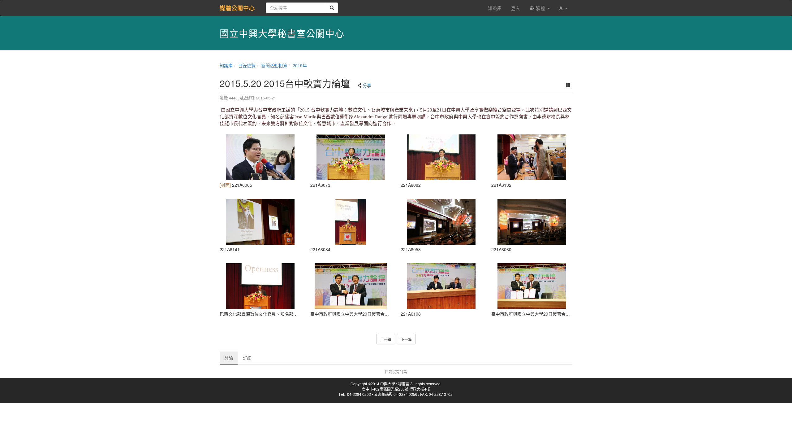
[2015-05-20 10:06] (441, 286)
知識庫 (226, 65)
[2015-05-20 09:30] (351, 222)
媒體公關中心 (237, 8)
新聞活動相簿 (274, 65)
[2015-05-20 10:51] (260, 222)
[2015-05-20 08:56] (532, 222)
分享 (367, 85)
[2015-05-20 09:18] (351, 157)
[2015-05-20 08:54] (441, 222)
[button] (563, 8)
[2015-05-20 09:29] (441, 157)
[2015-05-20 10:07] (532, 157)
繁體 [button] (540, 8)
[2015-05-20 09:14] (260, 157)
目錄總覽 (247, 65)
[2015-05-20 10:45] (260, 286)
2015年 (300, 65)
